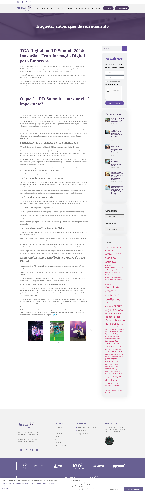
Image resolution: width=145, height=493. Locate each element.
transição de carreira (112, 385)
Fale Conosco (95, 8)
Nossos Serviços (56, 8)
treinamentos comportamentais (113, 388)
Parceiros (58, 430)
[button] (22, 330)
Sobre (57, 436)
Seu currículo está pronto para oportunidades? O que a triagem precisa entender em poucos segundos (117, 190)
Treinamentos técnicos (111, 390)
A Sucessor (45, 8)
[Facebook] (30, 2)
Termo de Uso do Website (22, 483)
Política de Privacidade (112, 84)
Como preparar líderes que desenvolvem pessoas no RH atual (116, 162)
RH (119, 380)
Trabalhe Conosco (61, 445)
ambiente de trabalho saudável (113, 257)
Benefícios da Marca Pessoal (112, 272)
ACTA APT (5, 488)
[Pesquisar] (124, 48)
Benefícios (68, 8)
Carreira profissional (110, 279)
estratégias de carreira (112, 338)
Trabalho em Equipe (111, 383)
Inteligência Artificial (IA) (111, 349)
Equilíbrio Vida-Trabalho (113, 334)
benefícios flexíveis (116, 277)
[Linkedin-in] (20, 449)
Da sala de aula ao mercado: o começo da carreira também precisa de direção (117, 148)
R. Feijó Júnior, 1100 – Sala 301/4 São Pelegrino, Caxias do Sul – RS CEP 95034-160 (115, 429)
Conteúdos (58, 433)
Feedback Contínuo (111, 341)
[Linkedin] (22, 2)
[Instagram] (18, 2)
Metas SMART (118, 351)
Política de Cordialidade (49, 483)
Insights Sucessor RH (80, 8)
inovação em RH (117, 346)
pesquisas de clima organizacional (114, 356)
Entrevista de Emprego (117, 331)
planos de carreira (113, 364)
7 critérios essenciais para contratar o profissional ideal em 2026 (116, 133)
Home (38, 8)
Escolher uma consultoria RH (112, 336)
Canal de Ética (6, 485)
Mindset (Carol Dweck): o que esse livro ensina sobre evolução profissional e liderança (117, 175)
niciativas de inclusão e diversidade (114, 354)
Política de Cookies (36, 483)
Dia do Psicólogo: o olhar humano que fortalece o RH (117, 120)
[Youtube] (26, 2)
